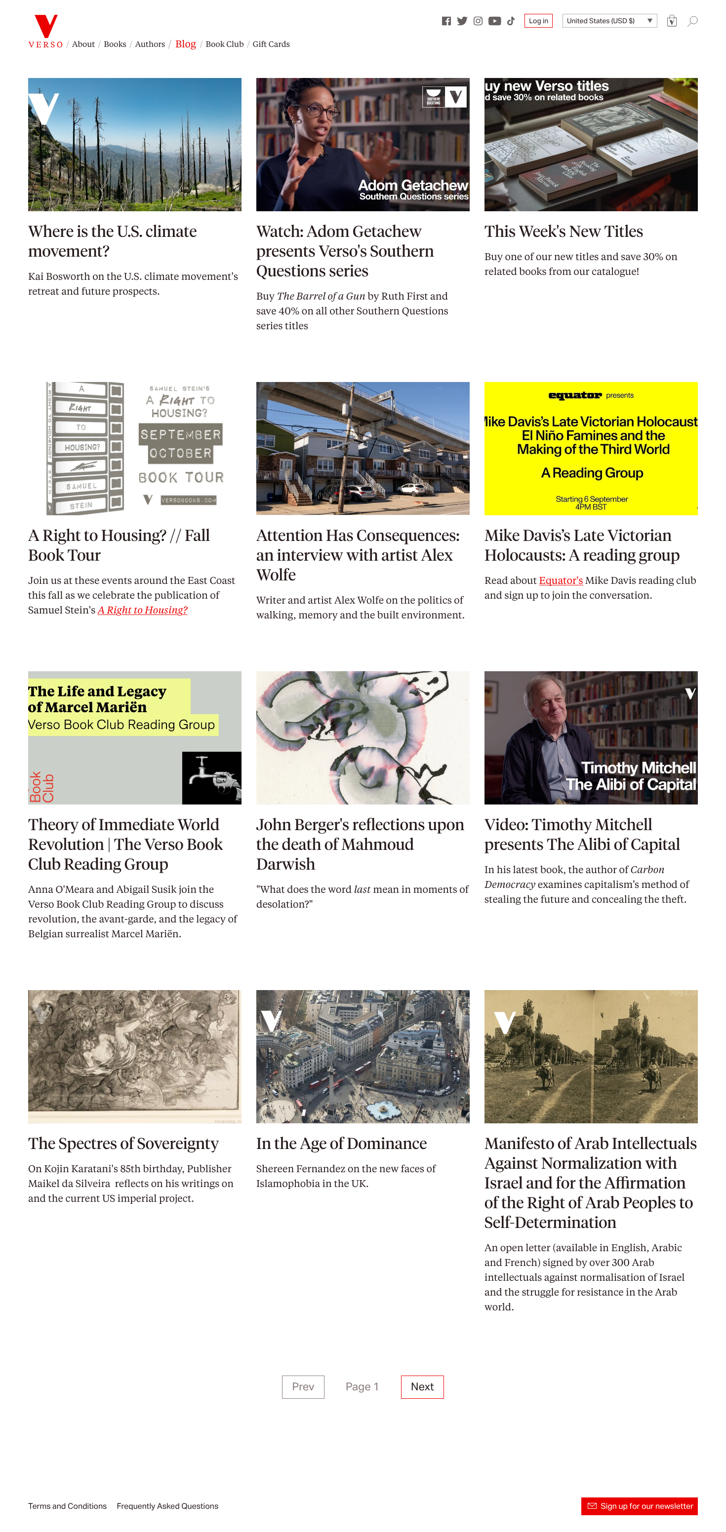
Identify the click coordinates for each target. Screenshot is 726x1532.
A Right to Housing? (143, 609)
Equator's (561, 580)
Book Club (224, 43)
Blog (185, 43)
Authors (150, 43)
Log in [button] (538, 20)
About (83, 43)
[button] (672, 21)
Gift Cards (271, 43)
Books (115, 43)
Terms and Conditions (67, 1506)
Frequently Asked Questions (167, 1506)
